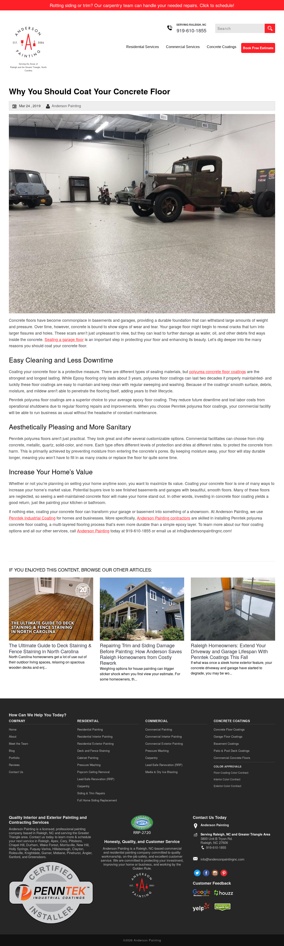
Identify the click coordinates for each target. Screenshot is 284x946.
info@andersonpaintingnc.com (223, 859)
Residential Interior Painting (94, 736)
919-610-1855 (191, 30)
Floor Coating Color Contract (231, 772)
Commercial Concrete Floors (232, 758)
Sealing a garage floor (64, 339)
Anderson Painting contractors (163, 518)
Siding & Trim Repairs (91, 793)
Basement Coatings (226, 743)
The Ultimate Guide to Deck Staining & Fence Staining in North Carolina (50, 648)
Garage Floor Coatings (228, 736)
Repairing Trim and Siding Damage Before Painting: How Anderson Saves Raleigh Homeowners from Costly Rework (141, 654)
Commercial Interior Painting (163, 736)
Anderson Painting (66, 105)
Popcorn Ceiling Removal (93, 772)
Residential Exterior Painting (95, 743)
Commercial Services (183, 47)
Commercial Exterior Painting (164, 743)
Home (12, 729)
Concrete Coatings (221, 47)
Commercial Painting (158, 729)
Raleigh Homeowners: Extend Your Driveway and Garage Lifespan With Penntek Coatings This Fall (229, 651)
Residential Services (142, 47)
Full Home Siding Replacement (97, 800)
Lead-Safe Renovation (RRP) (95, 779)
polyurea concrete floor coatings (217, 371)
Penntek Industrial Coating (32, 518)
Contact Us (16, 772)
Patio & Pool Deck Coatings (232, 750)
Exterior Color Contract (227, 786)
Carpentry (83, 786)
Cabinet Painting (87, 758)
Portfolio (14, 758)
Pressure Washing (89, 765)
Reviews (14, 765)
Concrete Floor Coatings (229, 729)
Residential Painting (90, 729)
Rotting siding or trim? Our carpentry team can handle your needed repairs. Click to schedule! (142, 5)
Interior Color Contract (227, 779)
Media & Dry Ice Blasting (161, 772)
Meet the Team (18, 743)
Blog (12, 750)
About (12, 736)
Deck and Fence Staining (93, 750)
